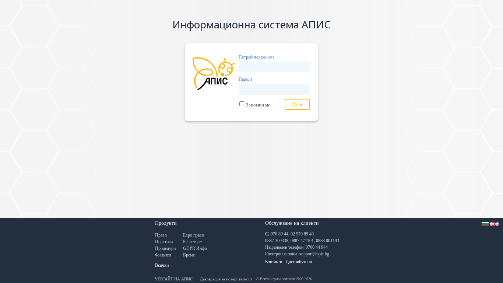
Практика (164, 241)
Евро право (193, 235)
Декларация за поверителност (226, 279)
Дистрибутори (299, 261)
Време (189, 255)
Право (161, 235)
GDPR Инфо (195, 248)
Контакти (273, 261)
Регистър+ (192, 241)
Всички (162, 265)
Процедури (165, 248)
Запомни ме (258, 105)
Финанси (163, 255)
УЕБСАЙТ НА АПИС (174, 279)
